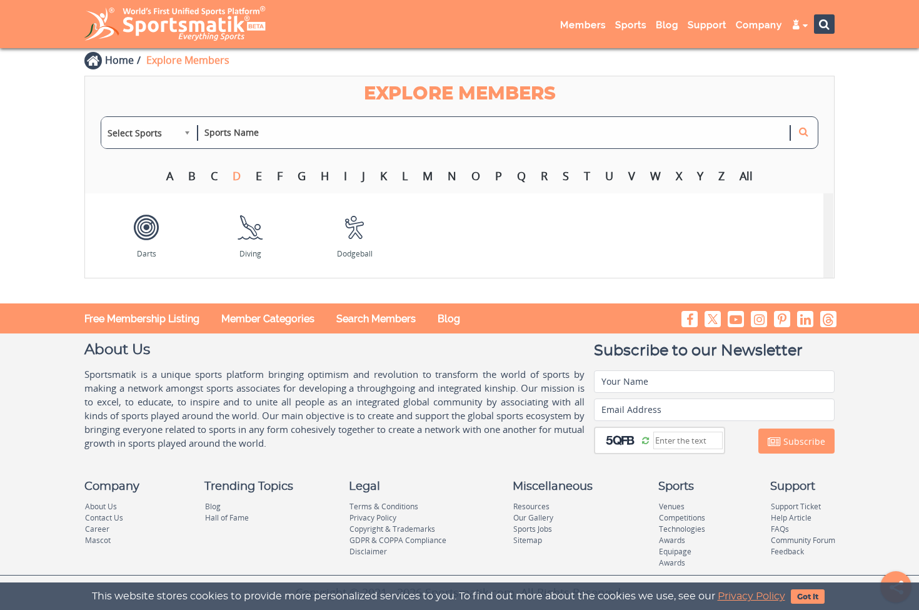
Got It (807, 597)
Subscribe (803, 441)
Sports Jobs (532, 529)
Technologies (682, 529)
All (746, 175)
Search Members (376, 319)
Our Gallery (533, 517)
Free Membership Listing (141, 319)
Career (97, 529)
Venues (672, 506)
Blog (449, 319)
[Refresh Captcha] (645, 439)
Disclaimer (368, 551)
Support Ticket (796, 506)
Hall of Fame (227, 517)
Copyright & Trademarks (392, 529)
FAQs (780, 529)
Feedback (787, 551)
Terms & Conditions (383, 506)
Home (119, 60)
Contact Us (104, 517)
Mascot (98, 540)
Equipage (675, 551)
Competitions (682, 517)
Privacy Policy (751, 596)
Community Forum (803, 540)
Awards (672, 540)
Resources (531, 506)
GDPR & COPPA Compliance (397, 540)
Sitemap (527, 540)
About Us (101, 506)
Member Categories (267, 319)
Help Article (791, 517)
